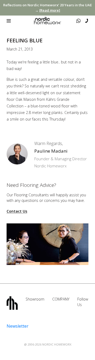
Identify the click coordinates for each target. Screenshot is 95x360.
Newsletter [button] (17, 326)
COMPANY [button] (60, 299)
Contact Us (17, 211)
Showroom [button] (35, 299)
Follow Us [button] (82, 302)
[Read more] (49, 10)
